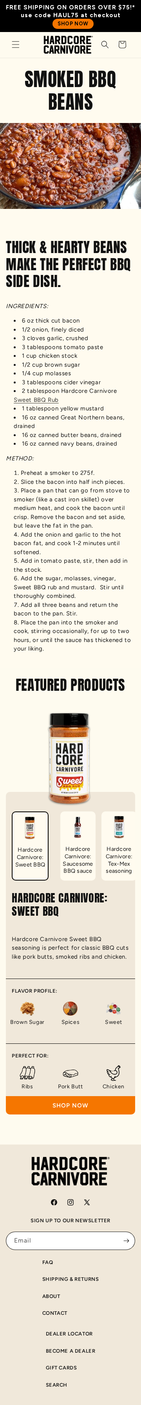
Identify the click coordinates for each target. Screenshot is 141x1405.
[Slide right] (132, 836)
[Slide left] (8, 836)
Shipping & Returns (70, 1279)
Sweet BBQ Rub (36, 399)
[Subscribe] (126, 1241)
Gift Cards (61, 1368)
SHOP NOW (73, 24)
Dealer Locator (69, 1334)
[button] (15, 44)
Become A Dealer (71, 1351)
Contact (54, 1313)
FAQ (47, 1262)
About (51, 1296)
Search (57, 1385)
